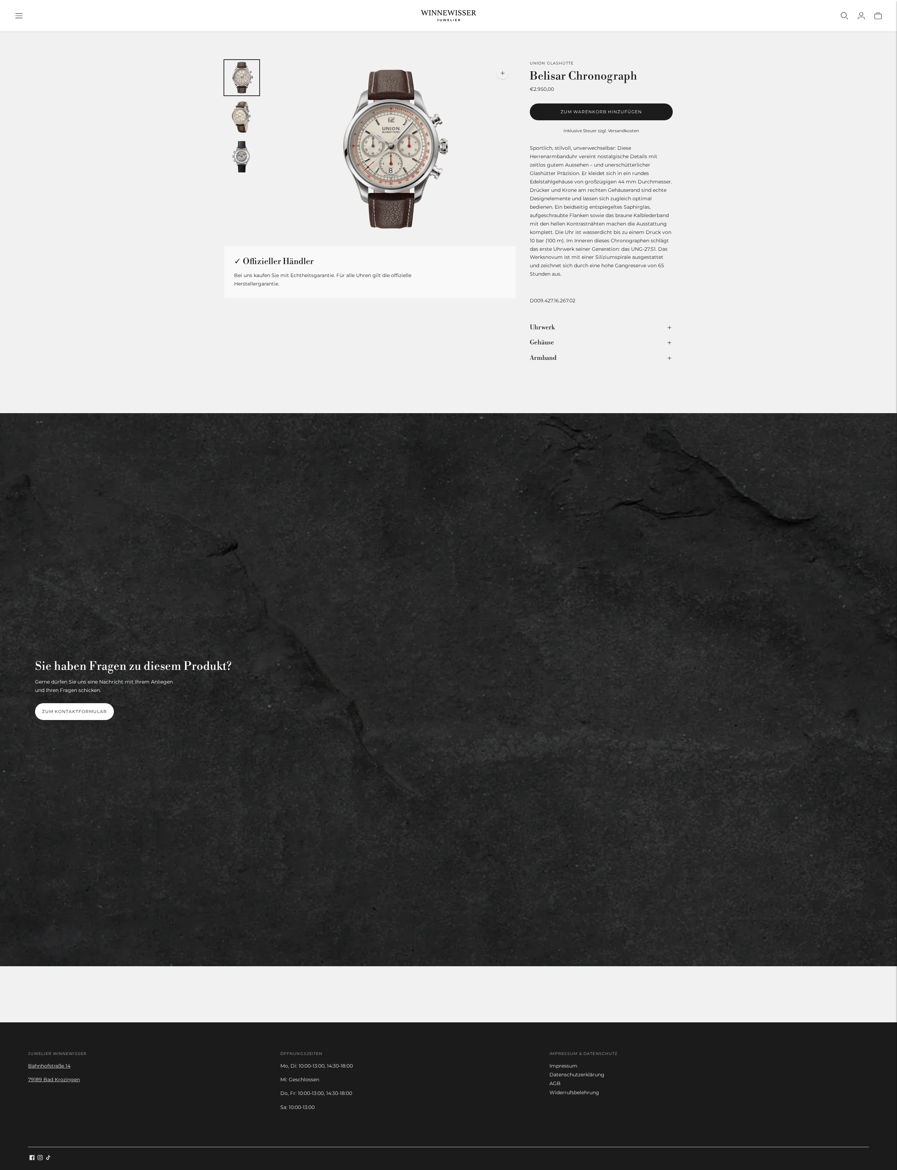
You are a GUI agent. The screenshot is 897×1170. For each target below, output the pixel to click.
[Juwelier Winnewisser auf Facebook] (32, 1158)
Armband (543, 358)
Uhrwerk (542, 327)
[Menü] (19, 15)
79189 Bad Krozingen (54, 1079)
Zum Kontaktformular (74, 711)
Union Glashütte (552, 63)
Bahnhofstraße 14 (49, 1066)
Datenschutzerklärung (576, 1074)
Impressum (563, 1066)
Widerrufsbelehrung (574, 1092)
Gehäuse (542, 342)
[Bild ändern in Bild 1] (241, 77)
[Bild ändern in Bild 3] (241, 157)
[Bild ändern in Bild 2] (241, 117)
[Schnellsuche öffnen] (844, 15)
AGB (555, 1083)
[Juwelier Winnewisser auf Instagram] (40, 1158)
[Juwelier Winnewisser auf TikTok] (48, 1158)
